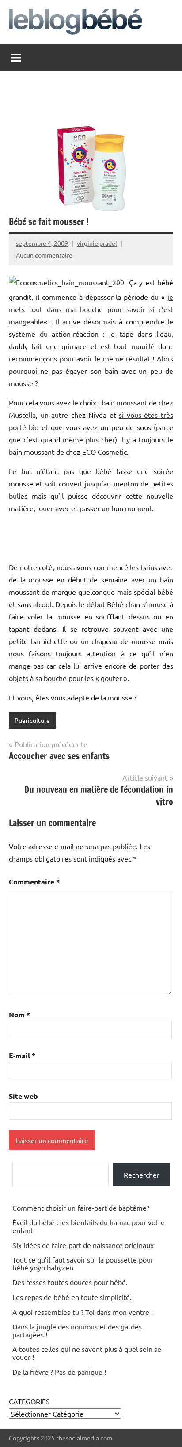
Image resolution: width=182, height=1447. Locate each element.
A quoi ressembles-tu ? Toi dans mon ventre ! (82, 1311)
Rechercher (141, 1174)
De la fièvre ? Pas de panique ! (59, 1371)
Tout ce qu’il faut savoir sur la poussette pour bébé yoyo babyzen (82, 1263)
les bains (143, 567)
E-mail (22, 1055)
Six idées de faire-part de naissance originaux (83, 1245)
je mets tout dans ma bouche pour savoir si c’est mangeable (91, 309)
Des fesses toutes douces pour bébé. (70, 1282)
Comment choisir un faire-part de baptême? (80, 1207)
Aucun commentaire (44, 255)
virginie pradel (97, 243)
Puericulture (32, 720)
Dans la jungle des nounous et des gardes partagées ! (77, 1330)
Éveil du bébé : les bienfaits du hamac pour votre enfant (88, 1226)
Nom (19, 1014)
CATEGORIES (29, 1401)
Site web (23, 1096)
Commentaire (34, 881)
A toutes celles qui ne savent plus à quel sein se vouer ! (86, 1352)
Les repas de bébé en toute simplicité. (72, 1296)
